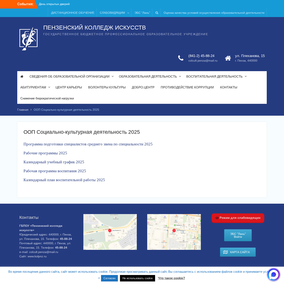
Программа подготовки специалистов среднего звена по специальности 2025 (88, 144)
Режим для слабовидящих (240, 217)
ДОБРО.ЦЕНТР (143, 87)
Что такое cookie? (171, 278)
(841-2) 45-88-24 (201, 56)
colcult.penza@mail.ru (202, 60)
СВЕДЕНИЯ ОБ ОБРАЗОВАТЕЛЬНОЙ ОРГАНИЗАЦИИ (70, 76)
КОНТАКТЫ (228, 87)
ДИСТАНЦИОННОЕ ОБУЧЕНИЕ (72, 12)
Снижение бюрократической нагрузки (47, 98)
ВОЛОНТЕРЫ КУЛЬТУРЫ (107, 87)
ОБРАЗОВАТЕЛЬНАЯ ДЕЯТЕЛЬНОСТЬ (148, 76)
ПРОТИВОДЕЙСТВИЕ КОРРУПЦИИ (187, 87)
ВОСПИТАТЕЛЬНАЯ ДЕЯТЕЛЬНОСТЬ (214, 76)
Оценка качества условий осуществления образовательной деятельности (214, 12)
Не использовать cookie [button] (137, 278)
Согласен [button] (109, 278)
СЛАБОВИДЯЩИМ (112, 12)
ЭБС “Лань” (142, 12)
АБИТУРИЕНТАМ (33, 87)
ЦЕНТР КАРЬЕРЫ (69, 87)
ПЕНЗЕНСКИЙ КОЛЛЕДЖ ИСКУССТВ (94, 27)
